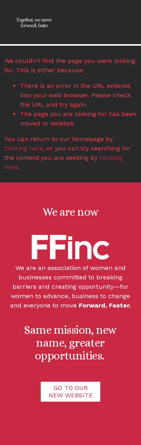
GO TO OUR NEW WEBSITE (71, 391)
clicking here (23, 148)
